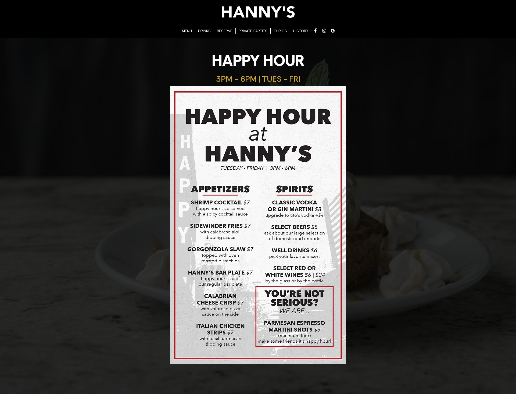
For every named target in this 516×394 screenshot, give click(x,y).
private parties (253, 31)
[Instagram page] (324, 30)
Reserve (224, 31)
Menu (187, 31)
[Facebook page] (315, 30)
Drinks (204, 31)
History (300, 31)
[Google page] (332, 30)
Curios (280, 31)
